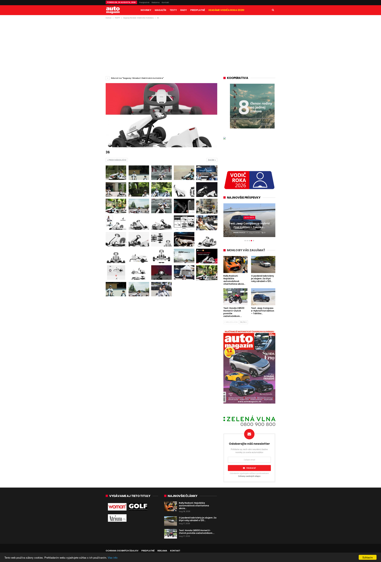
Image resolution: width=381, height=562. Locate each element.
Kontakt (165, 2)
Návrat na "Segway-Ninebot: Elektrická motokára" (137, 78)
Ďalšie (211, 160)
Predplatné (144, 2)
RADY (183, 10)
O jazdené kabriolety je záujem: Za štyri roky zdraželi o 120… (197, 519)
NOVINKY (146, 10)
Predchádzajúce (117, 160)
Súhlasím (367, 557)
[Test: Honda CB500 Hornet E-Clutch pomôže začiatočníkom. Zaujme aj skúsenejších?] (170, 534)
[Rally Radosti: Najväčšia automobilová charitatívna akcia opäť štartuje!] (170, 506)
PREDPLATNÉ (197, 10)
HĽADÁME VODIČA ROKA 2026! (226, 10)
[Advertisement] (190, 42)
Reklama (156, 2)
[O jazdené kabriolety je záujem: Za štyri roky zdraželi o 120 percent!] (170, 521)
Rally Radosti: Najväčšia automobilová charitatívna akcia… (194, 505)
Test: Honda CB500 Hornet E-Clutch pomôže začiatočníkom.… (196, 532)
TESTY (173, 10)
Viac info (112, 557)
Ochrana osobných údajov (122, 550)
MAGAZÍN (160, 10)
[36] (116, 172)
